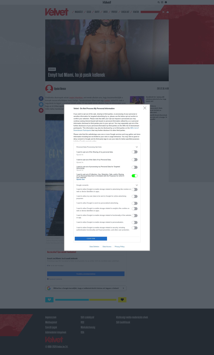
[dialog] (107, 177)
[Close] (145, 109)
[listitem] (107, 147)
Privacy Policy (119, 246)
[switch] (135, 151)
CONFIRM (91, 238)
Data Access (107, 246)
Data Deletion (94, 246)
